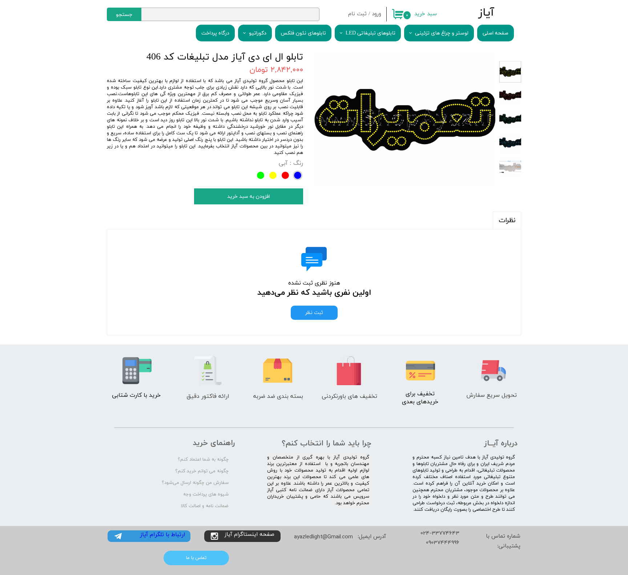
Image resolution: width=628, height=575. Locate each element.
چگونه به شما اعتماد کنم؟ (203, 459)
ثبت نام (357, 14)
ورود (376, 14)
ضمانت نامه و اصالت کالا (205, 506)
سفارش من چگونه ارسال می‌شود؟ (195, 483)
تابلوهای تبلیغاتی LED (370, 33)
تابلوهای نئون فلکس (303, 33)
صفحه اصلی (495, 33)
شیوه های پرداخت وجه (206, 494)
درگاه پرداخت (215, 33)
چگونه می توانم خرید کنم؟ (202, 471)
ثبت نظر (314, 312)
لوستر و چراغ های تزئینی (441, 33)
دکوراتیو (257, 33)
